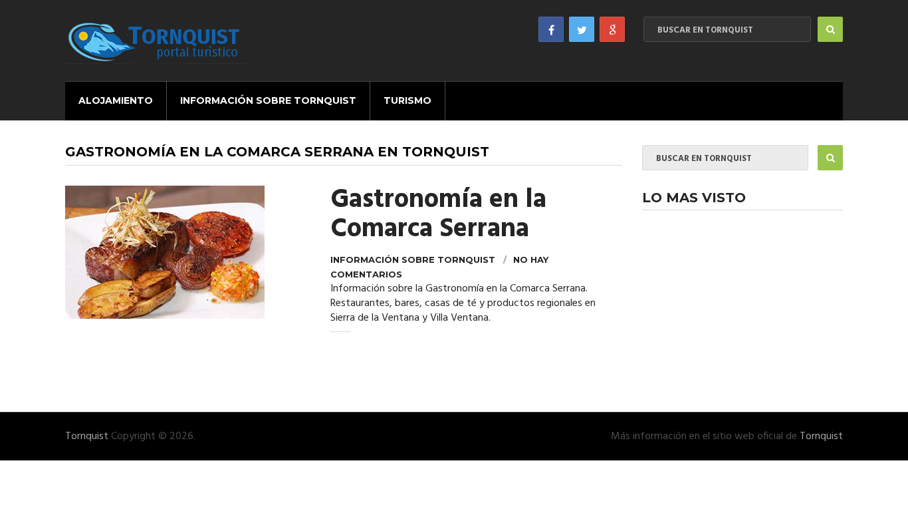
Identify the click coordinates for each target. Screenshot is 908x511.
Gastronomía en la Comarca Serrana (438, 215)
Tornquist (86, 436)
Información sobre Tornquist (268, 100)
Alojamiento (115, 100)
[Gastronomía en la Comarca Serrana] (187, 252)
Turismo (407, 100)
